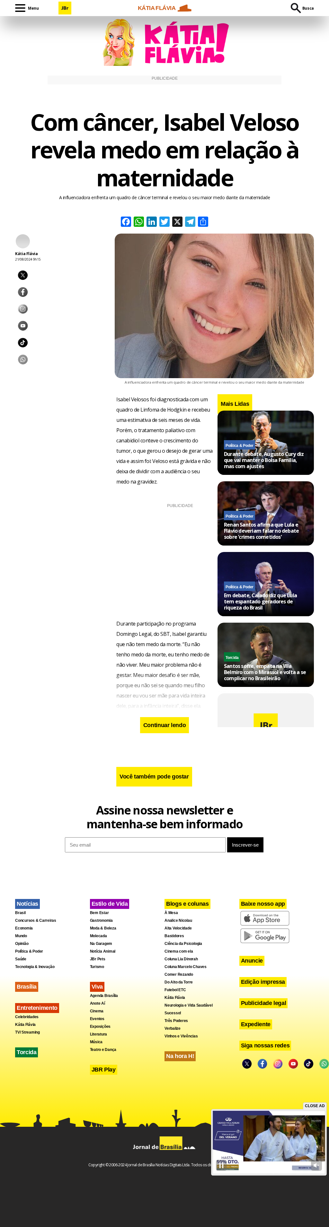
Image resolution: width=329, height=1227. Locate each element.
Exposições (100, 1026)
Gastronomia (101, 920)
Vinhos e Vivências (181, 1036)
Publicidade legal (263, 1003)
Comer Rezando (178, 974)
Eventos (97, 1019)
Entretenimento (37, 1008)
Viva (97, 986)
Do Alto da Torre (178, 982)
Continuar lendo (164, 725)
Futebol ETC (175, 990)
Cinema (97, 1011)
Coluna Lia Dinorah (181, 959)
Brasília (27, 986)
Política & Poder (239, 445)
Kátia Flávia (25, 1024)
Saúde (20, 959)
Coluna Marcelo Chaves (185, 967)
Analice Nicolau (178, 920)
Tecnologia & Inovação (35, 967)
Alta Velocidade (177, 928)
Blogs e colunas (187, 904)
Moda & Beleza (103, 928)
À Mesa (171, 913)
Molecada (98, 936)
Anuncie (252, 960)
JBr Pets (97, 959)
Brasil (20, 913)
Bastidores (174, 936)
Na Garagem (101, 943)
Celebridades (27, 1017)
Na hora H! (180, 1056)
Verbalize (172, 1028)
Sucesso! (172, 1013)
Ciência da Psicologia (183, 943)
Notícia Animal (103, 951)
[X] (177, 222)
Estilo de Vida (110, 904)
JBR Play (104, 1069)
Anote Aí (97, 1003)
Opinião (21, 943)
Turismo (97, 967)
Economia (24, 928)
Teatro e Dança (103, 1049)
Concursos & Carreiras (35, 920)
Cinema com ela (178, 951)
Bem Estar (99, 913)
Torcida (232, 657)
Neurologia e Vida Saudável (188, 1005)
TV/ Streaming (27, 1032)
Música (96, 1042)
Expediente (256, 1024)
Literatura (98, 1034)
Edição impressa (263, 982)
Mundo (21, 936)
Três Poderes (176, 1020)
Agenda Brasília (104, 995)
